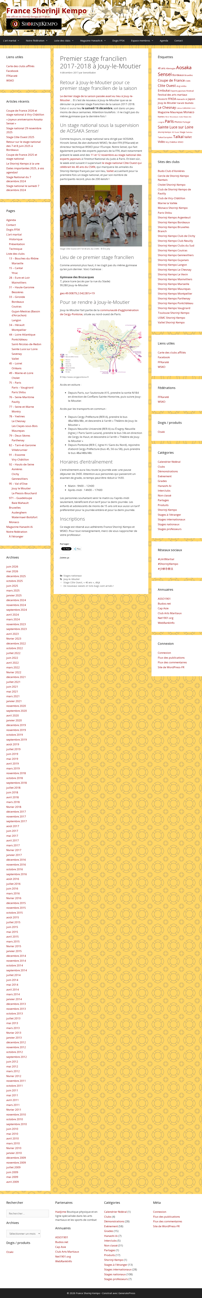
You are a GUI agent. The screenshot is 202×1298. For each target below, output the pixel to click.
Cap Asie (163, 608)
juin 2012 (12, 1061)
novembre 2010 (16, 1114)
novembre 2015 (16, 908)
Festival (190, 90)
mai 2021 (12, 691)
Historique (15, 239)
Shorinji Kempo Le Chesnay (174, 269)
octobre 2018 (14, 778)
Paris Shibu (19, 392)
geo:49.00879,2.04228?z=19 (77, 293)
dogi (178, 86)
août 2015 (12, 917)
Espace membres (140, 40)
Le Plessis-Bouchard (24, 493)
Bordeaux (18, 302)
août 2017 (12, 826)
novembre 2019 (16, 730)
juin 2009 (12, 1172)
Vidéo (161, 142)
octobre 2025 (14, 581)
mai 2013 (12, 1023)
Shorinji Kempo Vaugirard (174, 308)
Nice (167, 117)
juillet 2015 (13, 922)
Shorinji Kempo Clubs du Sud (176, 245)
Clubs (161, 466)
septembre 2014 (16, 970)
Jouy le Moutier (21, 488)
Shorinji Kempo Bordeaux (174, 222)
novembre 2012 (16, 1047)
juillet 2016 (13, 884)
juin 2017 (12, 831)
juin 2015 (12, 927)
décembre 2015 (16, 903)
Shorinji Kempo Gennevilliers (176, 255)
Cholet (16, 378)
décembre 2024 (16, 600)
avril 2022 (12, 662)
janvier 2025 (14, 595)
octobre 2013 (14, 1013)
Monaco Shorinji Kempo (173, 208)
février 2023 (13, 638)
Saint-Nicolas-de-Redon (26, 344)
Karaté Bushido (185, 102)
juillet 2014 (13, 975)
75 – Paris (15, 382)
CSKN (187, 81)
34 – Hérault (16, 325)
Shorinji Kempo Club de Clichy (176, 236)
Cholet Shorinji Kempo (171, 184)
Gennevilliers (20, 479)
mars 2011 (13, 1105)
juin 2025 (12, 586)
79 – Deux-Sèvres (19, 435)
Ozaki (161, 432)
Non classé (164, 495)
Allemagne (170, 68)
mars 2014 (13, 994)
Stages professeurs (169, 529)
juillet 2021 (13, 682)
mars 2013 (13, 1028)
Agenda (164, 40)
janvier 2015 (14, 951)
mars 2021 (13, 696)
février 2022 (13, 672)
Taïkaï (178, 136)
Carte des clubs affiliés (20, 66)
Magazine (163, 112)
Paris (169, 121)
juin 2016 (12, 888)
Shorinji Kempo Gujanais (173, 260)
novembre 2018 (16, 773)
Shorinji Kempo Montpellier (175, 293)
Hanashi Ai (164, 486)
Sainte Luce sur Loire (25, 349)
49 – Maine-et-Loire (21, 373)
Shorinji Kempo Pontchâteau (175, 303)
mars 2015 (13, 941)
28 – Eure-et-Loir (19, 277)
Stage (182, 132)
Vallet (110, 171)
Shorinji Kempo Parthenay (174, 298)
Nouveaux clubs (176, 117)
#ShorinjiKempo (168, 564)
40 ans (161, 68)
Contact (178, 40)
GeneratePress (126, 1293)
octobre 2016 (14, 869)
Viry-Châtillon (20, 459)
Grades (162, 481)
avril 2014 (12, 989)
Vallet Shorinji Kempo (171, 322)
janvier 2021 (14, 701)
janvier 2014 (14, 999)
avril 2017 (12, 840)
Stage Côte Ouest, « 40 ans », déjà (81, 582)
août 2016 (12, 879)
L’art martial (9, 40)
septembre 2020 (16, 711)
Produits (163, 505)
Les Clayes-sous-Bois (25, 426)
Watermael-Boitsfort (24, 517)
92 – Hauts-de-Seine (21, 464)
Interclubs (164, 490)
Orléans (16, 368)
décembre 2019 (16, 725)
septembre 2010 (16, 1124)
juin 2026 (12, 566)
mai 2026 (12, 571)
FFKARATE (162, 99)
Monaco (14, 522)
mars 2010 (13, 1143)
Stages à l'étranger (169, 514)
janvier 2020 (14, 720)
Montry (16, 411)
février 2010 (13, 1148)
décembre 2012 (16, 1042)
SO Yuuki (175, 132)
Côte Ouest (167, 85)
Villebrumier (19, 450)
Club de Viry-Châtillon (171, 198)
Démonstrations (168, 471)
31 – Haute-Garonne (21, 287)
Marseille (17, 263)
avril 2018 (12, 797)
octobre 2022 (14, 648)
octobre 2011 (14, 1085)
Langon (16, 320)
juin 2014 (12, 980)
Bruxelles (15, 507)
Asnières (17, 469)
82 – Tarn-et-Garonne (22, 445)
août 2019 (12, 744)
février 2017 (13, 850)
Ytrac (15, 273)
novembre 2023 (16, 624)
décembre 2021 (16, 677)
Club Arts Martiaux (170, 613)
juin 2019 (12, 754)
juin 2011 (12, 1090)
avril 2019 (12, 763)
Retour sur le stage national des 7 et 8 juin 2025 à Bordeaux (23, 146)
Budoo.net (164, 603)
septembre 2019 (16, 739)
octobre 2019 (14, 734)
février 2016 (13, 898)
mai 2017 (12, 835)
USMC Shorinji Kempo (171, 317)
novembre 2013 (16, 1009)
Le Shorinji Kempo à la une (22, 163)
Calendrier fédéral (169, 462)
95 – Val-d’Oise (18, 483)
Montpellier (19, 330)
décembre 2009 (16, 1157)
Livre (193, 108)
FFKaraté (11, 76)
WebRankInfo (166, 623)
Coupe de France (171, 80)
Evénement (165, 476)
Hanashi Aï (182, 99)
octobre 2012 (14, 1052)
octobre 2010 (14, 1119)
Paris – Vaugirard (22, 387)
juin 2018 (12, 792)
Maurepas (18, 430)
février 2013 (13, 1032)
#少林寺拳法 (165, 569)
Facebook (12, 71)
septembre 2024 (16, 609)
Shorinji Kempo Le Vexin (173, 274)
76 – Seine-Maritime (21, 397)
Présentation (17, 244)
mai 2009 (12, 1177)
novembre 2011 (16, 1081)
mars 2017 (13, 845)
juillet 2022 (13, 653)
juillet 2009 (13, 1167)
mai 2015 (12, 932)
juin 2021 (12, 686)
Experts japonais (178, 91)
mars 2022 (13, 667)
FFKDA (172, 99)
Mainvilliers (19, 282)
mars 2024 (13, 619)
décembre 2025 (16, 576)
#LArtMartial (166, 559)
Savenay (17, 354)
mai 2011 (12, 1095)
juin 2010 (12, 1129)
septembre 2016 (16, 874)
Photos (178, 121)
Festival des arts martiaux (172, 94)
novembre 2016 (16, 864)
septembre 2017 (16, 821)
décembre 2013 (16, 1004)
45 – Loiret (15, 363)
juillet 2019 (13, 749)
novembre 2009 (16, 1162)
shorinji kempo (164, 132)
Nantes (161, 116)
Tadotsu (189, 132)
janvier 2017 (14, 855)
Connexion (164, 653)
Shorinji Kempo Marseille (173, 284)
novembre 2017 (16, 816)
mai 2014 (12, 984)
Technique (15, 249)
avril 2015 (12, 936)
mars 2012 (13, 1071)
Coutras (16, 306)
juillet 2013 (13, 1018)
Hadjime (60, 1212)
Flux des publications (171, 657)
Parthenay (18, 440)
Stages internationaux (171, 519)
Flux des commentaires (172, 662)
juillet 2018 (13, 787)
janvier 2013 (14, 1037)
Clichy (15, 474)
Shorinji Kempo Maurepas (174, 289)
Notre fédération (35, 40)
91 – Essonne (17, 455)
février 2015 (13, 946)
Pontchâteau (19, 339)
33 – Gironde (17, 297)
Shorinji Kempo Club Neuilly (175, 241)
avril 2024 (12, 614)
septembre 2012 (16, 1057)
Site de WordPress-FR (171, 667)
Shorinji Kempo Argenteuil (174, 217)
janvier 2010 (14, 1153)
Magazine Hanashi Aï (91, 40)
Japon (191, 99)
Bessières (17, 292)
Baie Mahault (20, 503)
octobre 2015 (14, 912)
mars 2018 (13, 802)
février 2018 (13, 807)
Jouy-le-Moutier (71, 579)
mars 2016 (13, 893)
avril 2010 (12, 1138)
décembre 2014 (16, 956)
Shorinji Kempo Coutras (172, 250)
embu (183, 86)
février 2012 (13, 1076)
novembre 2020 (16, 706)
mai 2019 (12, 759)
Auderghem (19, 512)
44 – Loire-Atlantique (22, 334)
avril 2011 (12, 1100)
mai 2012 (12, 1066)
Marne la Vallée (167, 203)
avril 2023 (12, 634)
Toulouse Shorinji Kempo (173, 313)
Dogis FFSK (118, 40)
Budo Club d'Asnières (171, 171)
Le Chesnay (19, 421)
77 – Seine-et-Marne (21, 407)
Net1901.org (165, 618)
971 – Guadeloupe (20, 498)
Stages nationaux (72, 575)
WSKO (10, 80)
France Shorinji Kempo (46, 10)
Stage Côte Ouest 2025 (20, 137)
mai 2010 (12, 1134)
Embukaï (164, 90)
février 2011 (13, 1109)
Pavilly (16, 402)
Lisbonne (186, 108)
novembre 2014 (16, 960)
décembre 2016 (16, 859)
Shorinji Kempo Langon (172, 265)
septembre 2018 (16, 783)
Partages (163, 500)
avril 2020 (12, 715)
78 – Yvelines (17, 416)
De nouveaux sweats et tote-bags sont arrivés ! (88, 585)
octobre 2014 (14, 965)
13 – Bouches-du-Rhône (24, 258)
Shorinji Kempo (167, 510)
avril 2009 (12, 1182)
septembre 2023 (16, 629)
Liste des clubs (62, 40)
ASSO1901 (164, 598)
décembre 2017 (16, 811)
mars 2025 (13, 590)
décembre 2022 (16, 643)
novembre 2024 (16, 605)
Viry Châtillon (171, 142)
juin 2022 (12, 658)
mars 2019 (13, 768)
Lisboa (179, 108)
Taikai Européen (165, 137)
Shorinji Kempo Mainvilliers (175, 279)
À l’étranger (16, 536)
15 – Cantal (16, 268)
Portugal (186, 122)
